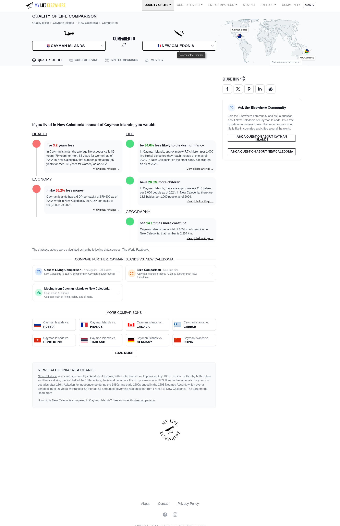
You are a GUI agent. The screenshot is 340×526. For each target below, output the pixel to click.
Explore (267, 5)
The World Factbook (135, 249)
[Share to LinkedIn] (260, 89)
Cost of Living (188, 5)
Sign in (309, 5)
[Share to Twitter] (238, 89)
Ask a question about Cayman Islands (262, 138)
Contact (163, 504)
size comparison (144, 400)
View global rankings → (106, 168)
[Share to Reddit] (270, 89)
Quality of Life (156, 5)
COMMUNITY (291, 5)
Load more (124, 353)
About (145, 504)
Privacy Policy (188, 504)
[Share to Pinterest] (249, 89)
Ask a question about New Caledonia (262, 151)
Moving (249, 5)
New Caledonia (47, 376)
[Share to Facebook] (227, 89)
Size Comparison (221, 5)
